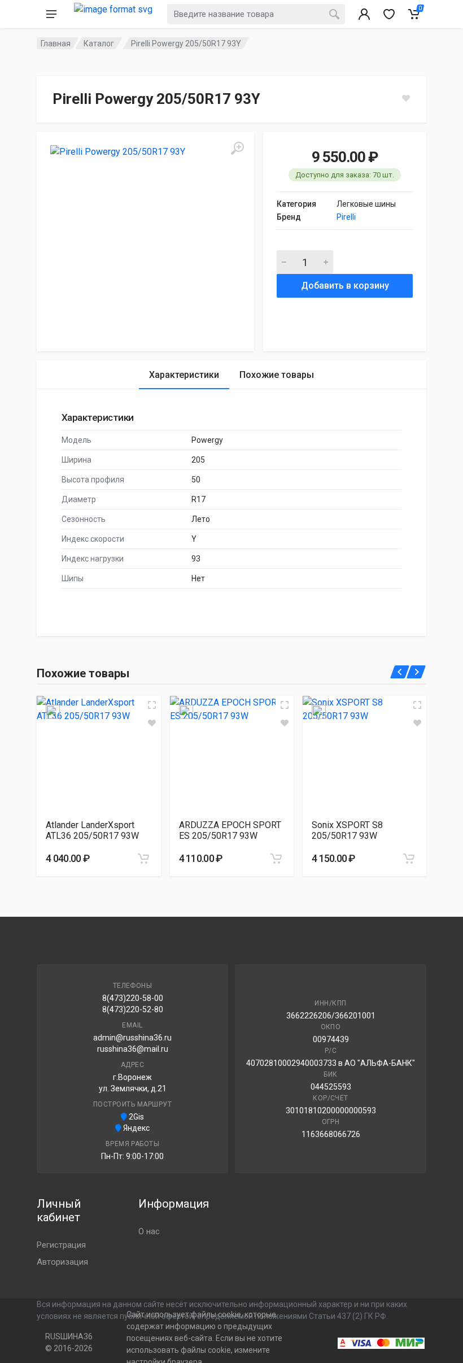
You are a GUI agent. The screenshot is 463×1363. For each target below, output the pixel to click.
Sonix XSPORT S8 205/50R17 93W (347, 830)
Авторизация (62, 1262)
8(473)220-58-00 (132, 998)
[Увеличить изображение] (152, 705)
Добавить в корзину (345, 285)
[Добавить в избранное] (152, 723)
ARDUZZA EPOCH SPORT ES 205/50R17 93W (230, 830)
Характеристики (184, 374)
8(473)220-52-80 (132, 1009)
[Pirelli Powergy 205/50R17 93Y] (145, 240)
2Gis (135, 1116)
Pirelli (346, 216)
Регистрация (61, 1245)
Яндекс (135, 1128)
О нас (149, 1231)
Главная (56, 43)
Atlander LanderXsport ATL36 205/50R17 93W (92, 830)
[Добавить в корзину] (143, 858)
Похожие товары (276, 374)
